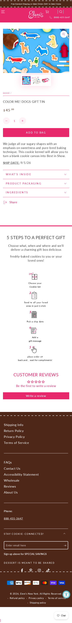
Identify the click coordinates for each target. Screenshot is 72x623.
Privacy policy (36, 598)
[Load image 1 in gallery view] (26, 80)
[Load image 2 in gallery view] (36, 80)
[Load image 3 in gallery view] (45, 80)
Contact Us (12, 468)
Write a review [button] (36, 395)
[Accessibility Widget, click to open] (66, 594)
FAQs (8, 462)
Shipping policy (38, 602)
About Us (11, 492)
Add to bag (36, 132)
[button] (60, 12)
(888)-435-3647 (62, 17)
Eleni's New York (29, 593)
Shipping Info (13, 425)
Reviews (10, 486)
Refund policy (17, 598)
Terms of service (57, 598)
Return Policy (14, 431)
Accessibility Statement (21, 474)
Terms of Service (16, 443)
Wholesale (12, 480)
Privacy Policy (14, 437)
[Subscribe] (66, 545)
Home (6, 93)
